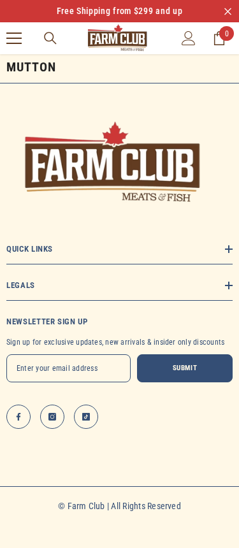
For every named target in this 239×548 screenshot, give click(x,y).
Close (228, 11)
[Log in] (189, 38)
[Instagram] (52, 417)
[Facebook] (18, 417)
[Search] (50, 38)
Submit (185, 368)
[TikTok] (86, 417)
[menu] (14, 38)
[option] (119, 11)
